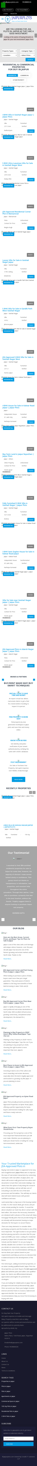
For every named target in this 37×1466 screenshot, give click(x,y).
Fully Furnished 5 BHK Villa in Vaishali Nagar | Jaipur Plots (14, 504)
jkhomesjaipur (8, 324)
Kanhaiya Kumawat (10, 421)
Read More (19, 779)
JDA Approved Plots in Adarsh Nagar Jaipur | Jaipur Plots (18, 650)
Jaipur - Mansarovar (10, 216)
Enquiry (31, 131)
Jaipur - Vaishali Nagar (11, 119)
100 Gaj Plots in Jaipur (8, 1406)
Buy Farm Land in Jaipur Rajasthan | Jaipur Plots (18, 455)
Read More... (7, 959)
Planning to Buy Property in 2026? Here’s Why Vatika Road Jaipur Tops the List (17, 1034)
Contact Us (5, 1364)
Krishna (6, 519)
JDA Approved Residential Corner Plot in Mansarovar (16, 212)
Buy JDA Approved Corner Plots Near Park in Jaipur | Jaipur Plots (17, 1002)
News (3, 1367)
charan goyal (8, 470)
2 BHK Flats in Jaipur (8, 1416)
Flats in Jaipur (5, 1391)
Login (5, 14)
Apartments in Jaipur (8, 1396)
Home (3, 1358)
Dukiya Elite (7, 179)
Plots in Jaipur (6, 1386)
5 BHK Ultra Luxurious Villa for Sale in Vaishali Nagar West (17, 164)
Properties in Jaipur (8, 1381)
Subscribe (9, 1444)
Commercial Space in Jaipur (10, 1401)
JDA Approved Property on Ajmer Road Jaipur (18, 1097)
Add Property (8, 10)
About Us (4, 1361)
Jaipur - (6, 410)
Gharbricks (7, 276)
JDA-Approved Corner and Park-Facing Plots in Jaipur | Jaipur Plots (17, 971)
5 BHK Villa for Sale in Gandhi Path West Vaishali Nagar (17, 309)
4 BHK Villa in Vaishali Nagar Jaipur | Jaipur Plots (18, 116)
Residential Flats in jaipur (9, 1411)
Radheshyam (8, 130)
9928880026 (26, 2)
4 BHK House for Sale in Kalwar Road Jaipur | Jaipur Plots (18, 406)
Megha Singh (8, 227)
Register (13, 14)
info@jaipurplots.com (10, 2)
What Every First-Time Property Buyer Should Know (18, 1128)
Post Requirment (22, 10)
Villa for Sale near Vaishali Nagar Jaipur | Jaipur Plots (16, 601)
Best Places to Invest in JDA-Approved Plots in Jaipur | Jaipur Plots (18, 1066)
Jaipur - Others (8, 459)
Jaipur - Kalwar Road (10, 556)
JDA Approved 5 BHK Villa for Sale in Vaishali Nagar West (17, 358)
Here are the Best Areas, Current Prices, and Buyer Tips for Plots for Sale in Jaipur (16, 939)
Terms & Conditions (8, 1371)
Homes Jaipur (8, 373)
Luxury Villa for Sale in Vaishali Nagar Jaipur (15, 261)
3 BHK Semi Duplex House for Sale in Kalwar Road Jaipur (18, 552)
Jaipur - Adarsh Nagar (10, 654)
